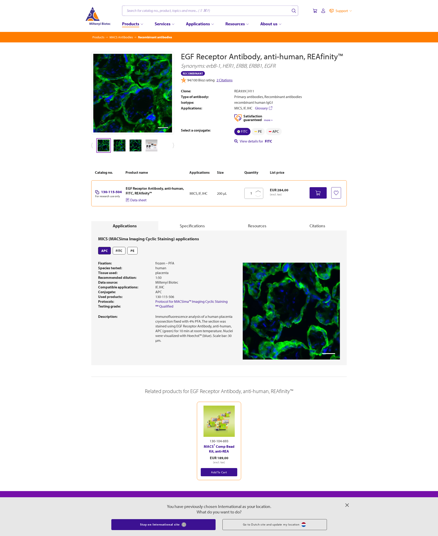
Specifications (192, 225)
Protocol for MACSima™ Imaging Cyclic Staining (191, 301)
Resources (257, 225)
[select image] (103, 145)
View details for (256, 141)
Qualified (164, 306)
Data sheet (138, 200)
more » (268, 120)
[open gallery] (132, 93)
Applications (125, 225)
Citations (317, 225)
